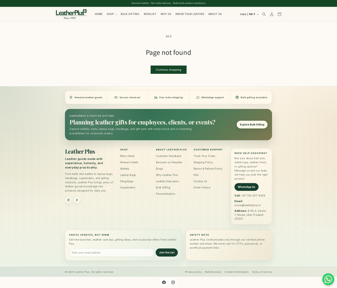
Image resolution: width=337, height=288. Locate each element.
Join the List (166, 252)
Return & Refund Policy (208, 168)
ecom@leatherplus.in (247, 205)
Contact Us (200, 181)
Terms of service (262, 271)
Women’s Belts (129, 162)
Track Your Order (205, 155)
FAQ (196, 174)
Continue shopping (168, 69)
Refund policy (213, 271)
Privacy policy (193, 271)
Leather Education (167, 181)
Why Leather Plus (167, 174)
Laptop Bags (128, 174)
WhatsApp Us (246, 186)
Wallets (124, 168)
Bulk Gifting (163, 187)
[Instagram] (68, 200)
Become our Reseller (169, 162)
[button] (112, 14)
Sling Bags (126, 181)
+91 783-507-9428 (253, 195)
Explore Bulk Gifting (252, 124)
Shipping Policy (203, 162)
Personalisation (165, 193)
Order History (202, 187)
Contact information (237, 271)
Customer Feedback (168, 155)
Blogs (159, 168)
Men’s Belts (127, 155)
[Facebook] (77, 200)
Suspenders (127, 187)
